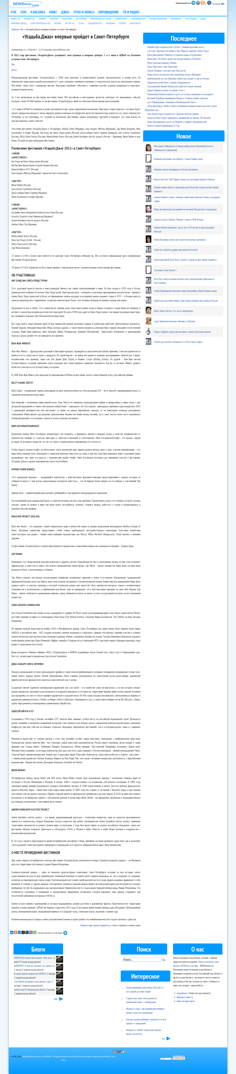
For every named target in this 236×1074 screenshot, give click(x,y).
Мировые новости (185, 997)
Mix (21, 29)
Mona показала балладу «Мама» (162, 62)
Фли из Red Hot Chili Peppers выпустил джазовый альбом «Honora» (184, 179)
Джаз (14, 69)
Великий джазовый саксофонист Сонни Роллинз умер (178, 159)
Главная (14, 29)
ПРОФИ (57, 23)
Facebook (216, 3)
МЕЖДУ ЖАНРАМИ (158, 18)
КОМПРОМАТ (121, 18)
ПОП (23, 12)
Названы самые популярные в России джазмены (176, 169)
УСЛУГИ (122, 23)
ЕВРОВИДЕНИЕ (108, 12)
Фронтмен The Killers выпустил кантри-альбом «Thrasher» (174, 58)
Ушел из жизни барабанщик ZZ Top (163, 125)
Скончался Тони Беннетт (165, 270)
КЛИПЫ (42, 18)
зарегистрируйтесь (101, 925)
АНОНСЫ (54, 18)
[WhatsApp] (34, 932)
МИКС (53, 12)
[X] (23, 932)
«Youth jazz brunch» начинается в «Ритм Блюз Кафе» (178, 342)
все (163, 1038)
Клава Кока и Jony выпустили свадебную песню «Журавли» (174, 74)
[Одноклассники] (15, 932)
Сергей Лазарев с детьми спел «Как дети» (166, 70)
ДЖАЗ (65, 12)
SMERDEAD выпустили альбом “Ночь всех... (33, 957)
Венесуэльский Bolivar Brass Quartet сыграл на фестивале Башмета (185, 259)
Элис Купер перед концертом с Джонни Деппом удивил (173, 114)
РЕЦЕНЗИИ (67, 18)
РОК (14, 12)
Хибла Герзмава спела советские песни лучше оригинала (180, 239)
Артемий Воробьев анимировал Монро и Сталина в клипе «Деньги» (177, 98)
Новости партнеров (185, 1001)
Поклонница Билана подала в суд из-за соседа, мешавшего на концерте (180, 94)
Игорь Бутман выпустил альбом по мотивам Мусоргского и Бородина (185, 209)
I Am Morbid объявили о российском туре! (32, 981)
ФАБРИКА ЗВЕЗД (18, 23)
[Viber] (31, 932)
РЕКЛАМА (110, 23)
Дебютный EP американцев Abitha (30, 989)
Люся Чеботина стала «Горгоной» (162, 66)
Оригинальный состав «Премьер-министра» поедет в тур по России (178, 78)
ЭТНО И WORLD (83, 12)
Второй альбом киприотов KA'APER (30, 973)
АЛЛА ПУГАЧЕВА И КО (40, 23)
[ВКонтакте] (11, 932)
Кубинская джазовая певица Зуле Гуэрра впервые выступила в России (186, 300)
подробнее (182, 993)
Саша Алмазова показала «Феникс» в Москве (174, 321)
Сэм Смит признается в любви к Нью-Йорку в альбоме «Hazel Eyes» (178, 51)
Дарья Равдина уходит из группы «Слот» (166, 90)
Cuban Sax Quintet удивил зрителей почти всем (176, 249)
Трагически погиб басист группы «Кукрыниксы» (168, 82)
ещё (56, 998)
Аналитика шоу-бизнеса (101, 1056)
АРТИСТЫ (69, 23)
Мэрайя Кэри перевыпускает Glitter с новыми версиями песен (175, 47)
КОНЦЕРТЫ (29, 18)
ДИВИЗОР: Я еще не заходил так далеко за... (35, 965)
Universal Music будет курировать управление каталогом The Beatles (179, 117)
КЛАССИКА (38, 12)
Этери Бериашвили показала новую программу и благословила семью (185, 290)
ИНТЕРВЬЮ (81, 18)
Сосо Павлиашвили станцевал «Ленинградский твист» (171, 102)
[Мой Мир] (19, 932)
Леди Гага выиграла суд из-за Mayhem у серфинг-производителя (177, 121)
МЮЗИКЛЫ (176, 18)
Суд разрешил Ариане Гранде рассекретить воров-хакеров (174, 86)
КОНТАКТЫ (135, 23)
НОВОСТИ (15, 18)
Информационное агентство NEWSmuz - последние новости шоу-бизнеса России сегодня (56, 1056)
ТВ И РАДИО (131, 12)
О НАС (81, 23)
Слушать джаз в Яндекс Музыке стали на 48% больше (178, 219)
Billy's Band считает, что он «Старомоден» (173, 311)
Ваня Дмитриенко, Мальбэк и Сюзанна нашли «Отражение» (174, 55)
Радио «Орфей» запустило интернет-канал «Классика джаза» (182, 331)
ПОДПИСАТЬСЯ (95, 23)
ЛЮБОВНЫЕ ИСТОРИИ (101, 18)
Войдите (84, 925)
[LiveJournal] (27, 932)
